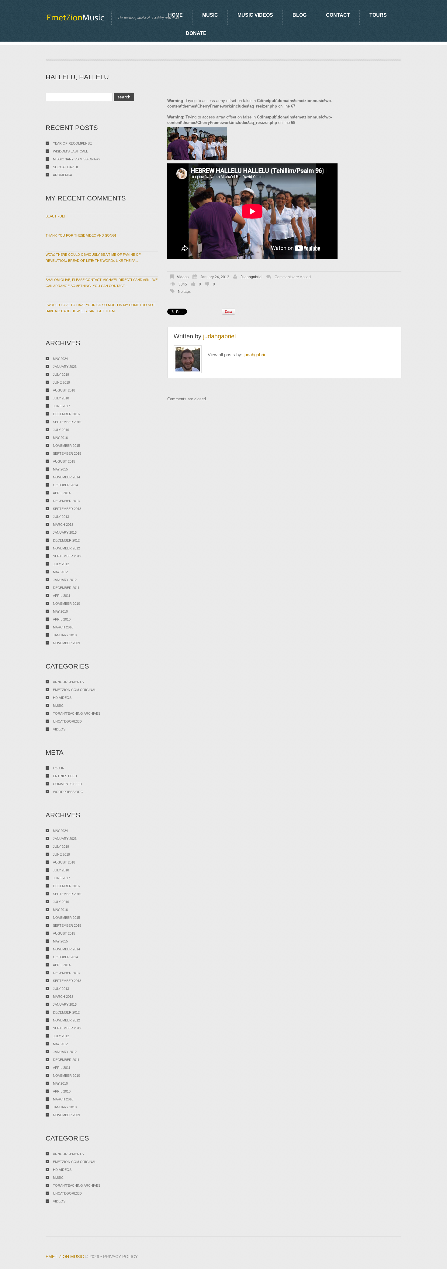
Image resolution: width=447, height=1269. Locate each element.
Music (210, 15)
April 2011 (61, 595)
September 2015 (67, 453)
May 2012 (60, 572)
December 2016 (66, 414)
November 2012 (66, 548)
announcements (68, 682)
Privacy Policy (120, 1256)
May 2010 (60, 611)
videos (183, 277)
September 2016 (67, 422)
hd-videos (62, 697)
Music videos (255, 15)
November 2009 (66, 643)
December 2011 (66, 588)
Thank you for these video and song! (81, 235)
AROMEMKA (62, 175)
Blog (300, 15)
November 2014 (66, 477)
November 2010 (66, 603)
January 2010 (65, 635)
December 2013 (66, 501)
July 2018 (61, 398)
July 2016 (61, 430)
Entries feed (65, 776)
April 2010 (62, 619)
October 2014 (65, 485)
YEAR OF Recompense (72, 143)
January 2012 (65, 580)
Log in (58, 768)
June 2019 (61, 382)
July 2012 (61, 564)
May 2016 (60, 438)
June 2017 (61, 406)
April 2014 (62, 493)
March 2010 (63, 627)
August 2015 (64, 461)
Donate (196, 33)
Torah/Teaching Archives (76, 713)
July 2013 (61, 516)
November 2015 (66, 445)
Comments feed (67, 784)
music (58, 705)
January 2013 (65, 532)
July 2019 (61, 374)
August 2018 (64, 390)
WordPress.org (68, 792)
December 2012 (66, 540)
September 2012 (67, 556)
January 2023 (65, 366)
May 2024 (60, 359)
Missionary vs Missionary (76, 159)
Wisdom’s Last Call (70, 151)
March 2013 (63, 524)
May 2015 (60, 469)
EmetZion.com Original (74, 690)
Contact (338, 15)
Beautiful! (55, 216)
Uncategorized (67, 721)
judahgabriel (251, 277)
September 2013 (67, 509)
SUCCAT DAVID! (65, 167)
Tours (378, 15)
